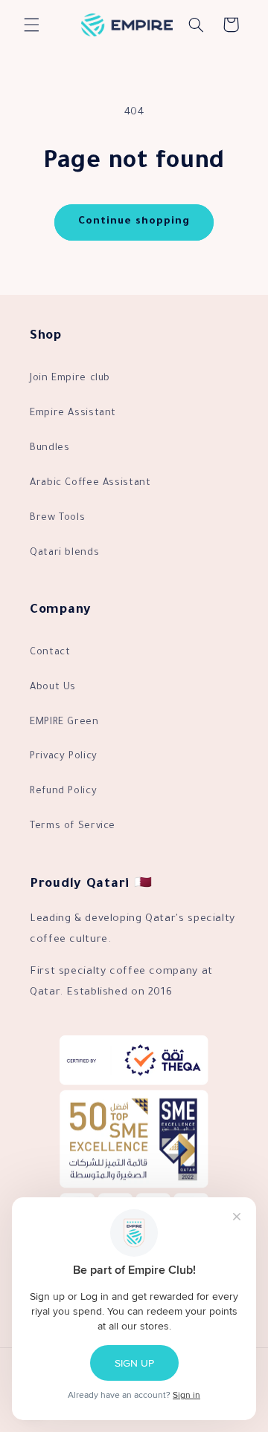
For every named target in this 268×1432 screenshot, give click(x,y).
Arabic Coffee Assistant (90, 483)
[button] (31, 24)
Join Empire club (70, 379)
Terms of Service (72, 826)
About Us (53, 688)
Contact (50, 653)
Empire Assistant (73, 414)
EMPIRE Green (64, 722)
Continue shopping (134, 222)
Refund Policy (63, 792)
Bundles (49, 448)
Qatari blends (64, 553)
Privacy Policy (64, 757)
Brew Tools (57, 518)
